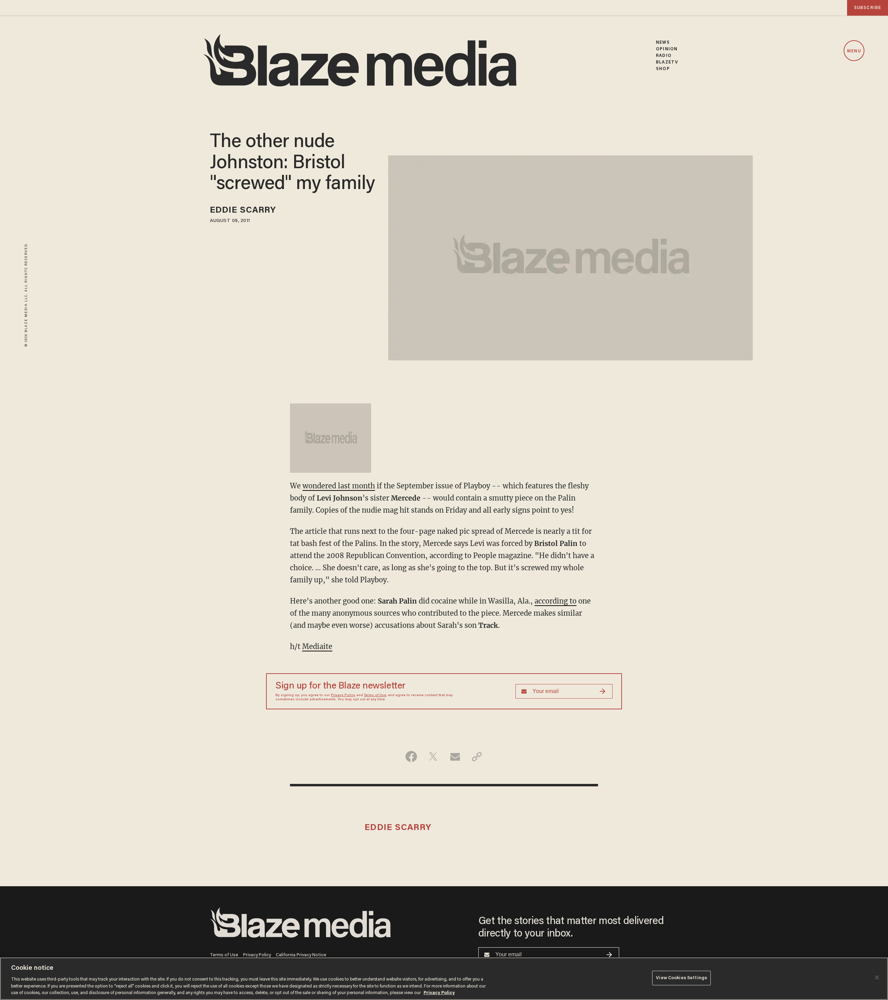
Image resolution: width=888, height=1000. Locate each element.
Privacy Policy (343, 695)
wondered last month (338, 485)
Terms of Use (375, 695)
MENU (854, 51)
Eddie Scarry (243, 210)
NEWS (662, 42)
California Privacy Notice (301, 955)
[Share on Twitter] (433, 756)
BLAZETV (667, 62)
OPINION (666, 49)
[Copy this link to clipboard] (477, 756)
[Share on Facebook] (411, 756)
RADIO (664, 55)
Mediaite (317, 646)
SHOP (662, 69)
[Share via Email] (455, 756)
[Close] (877, 977)
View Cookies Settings (681, 978)
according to (556, 601)
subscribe (867, 8)
